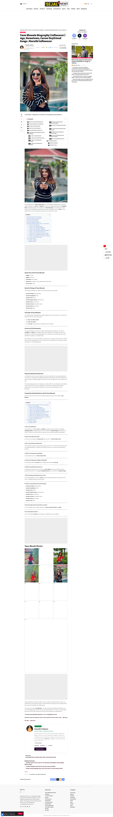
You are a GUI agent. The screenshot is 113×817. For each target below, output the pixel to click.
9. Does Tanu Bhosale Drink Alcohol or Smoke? (56, 136)
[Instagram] (26, 3)
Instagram (42, 745)
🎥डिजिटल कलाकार (108, 255)
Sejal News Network (37, 714)
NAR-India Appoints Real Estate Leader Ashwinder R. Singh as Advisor (82, 61)
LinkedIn (50, 745)
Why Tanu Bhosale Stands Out (35, 130)
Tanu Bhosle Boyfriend (41, 774)
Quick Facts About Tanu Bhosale (36, 121)
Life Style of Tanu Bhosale (34, 126)
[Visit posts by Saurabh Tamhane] (22, 47)
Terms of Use (12, 814)
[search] (86, 3)
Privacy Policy (5, 814)
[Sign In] (21, 4)
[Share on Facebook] (41, 47)
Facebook (36, 745)
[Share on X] (43, 47)
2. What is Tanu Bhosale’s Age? (37, 137)
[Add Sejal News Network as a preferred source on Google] (63, 48)
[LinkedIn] (25, 807)
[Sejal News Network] (56, 4)
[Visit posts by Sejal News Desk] (72, 65)
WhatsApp (49, 714)
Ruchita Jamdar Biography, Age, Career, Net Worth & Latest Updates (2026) (44, 768)
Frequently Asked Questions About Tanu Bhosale (35, 133)
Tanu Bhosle (32, 774)
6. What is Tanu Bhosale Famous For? (57, 126)
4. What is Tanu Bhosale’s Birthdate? (35, 144)
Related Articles (53, 145)
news (30, 714)
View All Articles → (40, 749)
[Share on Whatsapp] (45, 47)
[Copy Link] (48, 47)
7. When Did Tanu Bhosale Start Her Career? (57, 129)
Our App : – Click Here (30, 720)
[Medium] (27, 807)
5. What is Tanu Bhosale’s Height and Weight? (56, 122)
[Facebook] (23, 3)
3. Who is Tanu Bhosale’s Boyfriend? (35, 141)
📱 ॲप (106, 248)
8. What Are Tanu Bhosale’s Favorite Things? (56, 133)
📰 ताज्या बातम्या (108, 252)
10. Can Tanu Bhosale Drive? (58, 138)
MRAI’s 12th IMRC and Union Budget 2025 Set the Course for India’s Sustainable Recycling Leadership (82, 80)
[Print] (50, 47)
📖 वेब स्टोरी (107, 258)
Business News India (40, 757)
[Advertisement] (56, 19)
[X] (24, 3)
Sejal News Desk (76, 65)
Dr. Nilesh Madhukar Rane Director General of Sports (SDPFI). (41, 766)
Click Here (65, 717)
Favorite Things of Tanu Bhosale (36, 124)
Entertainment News (51, 757)
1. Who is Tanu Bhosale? (36, 135)
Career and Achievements (35, 128)
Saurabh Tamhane (29, 45)
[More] (52, 47)
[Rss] (29, 807)
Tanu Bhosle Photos (52, 140)
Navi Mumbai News (30, 757)
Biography (22, 32)
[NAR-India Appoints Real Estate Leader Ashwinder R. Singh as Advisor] (82, 52)
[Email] (46, 47)
